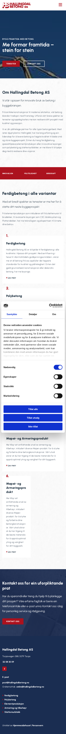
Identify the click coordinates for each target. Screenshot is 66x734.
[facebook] (4, 669)
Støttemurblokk (12, 712)
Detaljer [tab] (33, 314)
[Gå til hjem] (16, 5)
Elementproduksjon (14, 704)
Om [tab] (54, 314)
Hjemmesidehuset (22, 725)
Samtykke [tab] (12, 314)
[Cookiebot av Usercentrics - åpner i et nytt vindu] (49, 306)
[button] (49, 5)
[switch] (58, 376)
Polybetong (14, 296)
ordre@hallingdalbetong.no (30, 686)
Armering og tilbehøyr (15, 708)
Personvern (37, 725)
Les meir (12, 278)
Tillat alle (33, 409)
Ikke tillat (33, 426)
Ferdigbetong (15, 243)
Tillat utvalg (33, 417)
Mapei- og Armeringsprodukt (27, 438)
